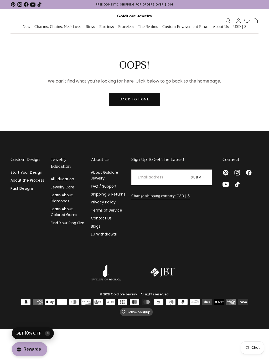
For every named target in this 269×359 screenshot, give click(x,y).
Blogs (95, 226)
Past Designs (22, 188)
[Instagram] (19, 4)
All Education (62, 179)
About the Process (27, 180)
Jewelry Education (61, 163)
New (26, 27)
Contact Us (101, 218)
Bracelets (126, 27)
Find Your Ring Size (67, 222)
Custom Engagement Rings (185, 27)
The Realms (148, 27)
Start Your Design (26, 172)
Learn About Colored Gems (64, 211)
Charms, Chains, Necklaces (57, 27)
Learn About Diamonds (62, 197)
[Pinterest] (13, 4)
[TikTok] (39, 4)
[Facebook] (26, 4)
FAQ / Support (104, 186)
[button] (228, 21)
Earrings (106, 27)
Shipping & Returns (108, 194)
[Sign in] (238, 21)
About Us (221, 27)
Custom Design (25, 159)
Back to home (134, 99)
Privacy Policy (103, 202)
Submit (198, 177)
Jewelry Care (62, 187)
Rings (90, 27)
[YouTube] (32, 4)
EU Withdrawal (104, 234)
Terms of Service (106, 210)
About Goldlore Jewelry (104, 175)
